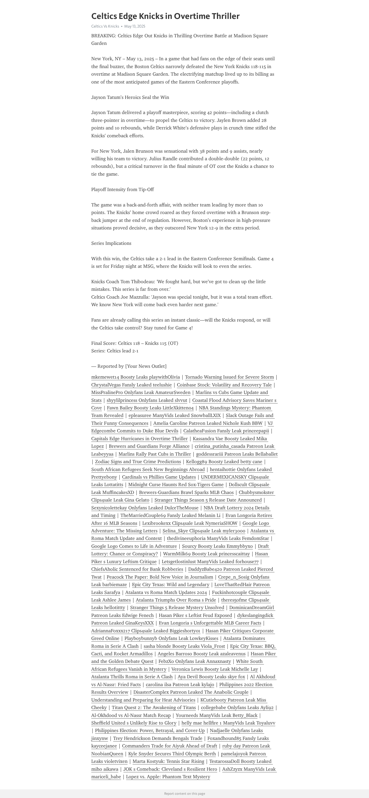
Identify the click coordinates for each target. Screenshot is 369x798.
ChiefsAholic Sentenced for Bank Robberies (137, 569)
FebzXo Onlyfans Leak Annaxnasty (195, 661)
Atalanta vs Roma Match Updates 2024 (166, 592)
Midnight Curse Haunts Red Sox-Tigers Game (176, 485)
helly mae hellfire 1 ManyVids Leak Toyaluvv (228, 723)
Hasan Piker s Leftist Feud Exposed (195, 615)
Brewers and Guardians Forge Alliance (149, 446)
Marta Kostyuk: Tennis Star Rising (168, 761)
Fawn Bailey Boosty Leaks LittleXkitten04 (150, 408)
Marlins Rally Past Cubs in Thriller (155, 454)
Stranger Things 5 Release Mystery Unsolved (177, 607)
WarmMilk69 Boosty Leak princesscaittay (206, 554)
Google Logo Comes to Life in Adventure (134, 546)
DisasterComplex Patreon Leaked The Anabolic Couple (191, 692)
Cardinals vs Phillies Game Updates (159, 477)
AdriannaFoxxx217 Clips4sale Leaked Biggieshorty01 (145, 631)
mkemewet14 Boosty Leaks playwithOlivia (135, 377)
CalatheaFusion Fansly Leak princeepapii (226, 431)
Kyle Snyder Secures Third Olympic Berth (172, 754)
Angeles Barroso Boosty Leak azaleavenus (202, 654)
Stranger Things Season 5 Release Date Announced (208, 500)
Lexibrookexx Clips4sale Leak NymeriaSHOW (189, 523)
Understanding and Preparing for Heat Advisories (143, 700)
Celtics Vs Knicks (105, 26)
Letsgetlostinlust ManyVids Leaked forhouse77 (210, 562)
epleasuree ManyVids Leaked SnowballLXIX (175, 415)
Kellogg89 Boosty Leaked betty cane (224, 462)
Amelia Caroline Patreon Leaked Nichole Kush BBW (208, 423)
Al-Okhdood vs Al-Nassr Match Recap (131, 715)
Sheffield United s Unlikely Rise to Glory (133, 723)
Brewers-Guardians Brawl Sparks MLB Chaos (186, 492)
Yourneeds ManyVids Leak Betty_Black (216, 715)
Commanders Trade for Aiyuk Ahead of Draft (169, 746)
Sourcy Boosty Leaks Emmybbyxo (217, 546)
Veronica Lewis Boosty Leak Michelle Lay (215, 669)
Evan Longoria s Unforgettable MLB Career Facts (210, 623)
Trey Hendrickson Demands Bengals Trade (157, 738)
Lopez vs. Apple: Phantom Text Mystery (168, 777)
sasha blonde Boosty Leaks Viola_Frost (184, 646)
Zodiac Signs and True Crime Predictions (138, 462)
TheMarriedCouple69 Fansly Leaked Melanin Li (170, 515)
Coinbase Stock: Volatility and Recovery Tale (224, 385)
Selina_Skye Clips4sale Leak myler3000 (204, 531)
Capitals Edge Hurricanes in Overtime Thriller (139, 439)
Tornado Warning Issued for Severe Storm (229, 377)
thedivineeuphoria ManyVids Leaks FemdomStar (218, 538)
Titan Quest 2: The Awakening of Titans (154, 707)
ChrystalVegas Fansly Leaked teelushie (131, 385)
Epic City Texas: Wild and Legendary (170, 584)
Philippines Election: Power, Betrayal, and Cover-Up (150, 730)
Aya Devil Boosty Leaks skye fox (211, 677)
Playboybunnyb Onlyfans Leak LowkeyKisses (171, 638)
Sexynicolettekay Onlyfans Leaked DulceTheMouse (145, 508)
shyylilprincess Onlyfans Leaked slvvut (147, 400)
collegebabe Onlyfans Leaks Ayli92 (237, 707)
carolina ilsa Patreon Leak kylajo (180, 684)
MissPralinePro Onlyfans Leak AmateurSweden (140, 392)
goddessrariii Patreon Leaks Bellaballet (237, 454)
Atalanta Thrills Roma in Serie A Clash (132, 677)
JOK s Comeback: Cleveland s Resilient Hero (170, 769)
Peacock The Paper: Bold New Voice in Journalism (160, 577)
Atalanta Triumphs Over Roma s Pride (176, 600)
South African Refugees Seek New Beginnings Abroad (148, 469)
